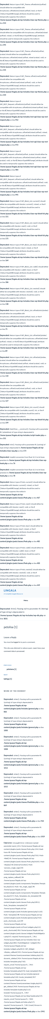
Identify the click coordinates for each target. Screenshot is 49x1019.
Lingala (10, 590)
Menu (26, 601)
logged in (16, 642)
